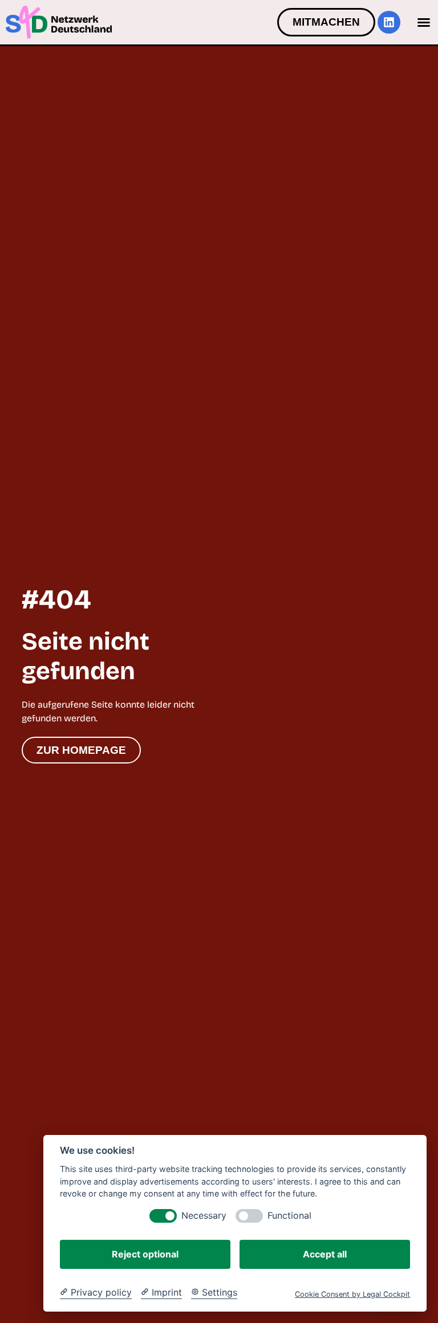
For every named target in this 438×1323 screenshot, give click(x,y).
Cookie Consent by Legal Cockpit (352, 1294)
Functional (289, 1215)
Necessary (203, 1215)
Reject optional (145, 1254)
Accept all (325, 1254)
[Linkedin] (389, 22)
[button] (423, 22)
